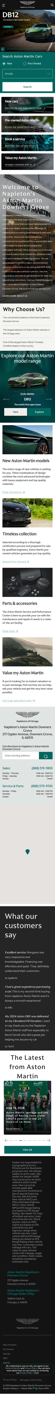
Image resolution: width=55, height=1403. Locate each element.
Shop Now (9, 631)
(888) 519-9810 (42, 768)
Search (27, 86)
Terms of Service (13, 1368)
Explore (39, 412)
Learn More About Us (14, 296)
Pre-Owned (34, 63)
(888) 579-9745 (42, 786)
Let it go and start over (17, 700)
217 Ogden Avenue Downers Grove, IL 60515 (21, 1282)
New (9, 63)
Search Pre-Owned (14, 562)
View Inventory (12, 492)
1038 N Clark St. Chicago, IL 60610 (17, 1300)
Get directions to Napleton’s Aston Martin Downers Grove (25, 748)
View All (27, 1149)
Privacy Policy (10, 1380)
